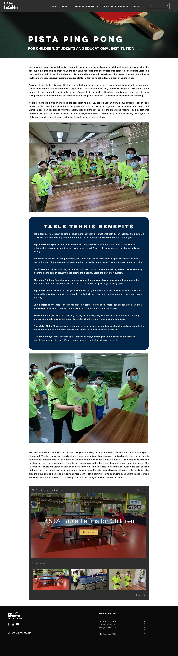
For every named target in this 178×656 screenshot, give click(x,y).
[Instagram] (13, 624)
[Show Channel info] (143, 489)
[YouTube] (17, 624)
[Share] (137, 489)
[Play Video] (51, 579)
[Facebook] (8, 624)
